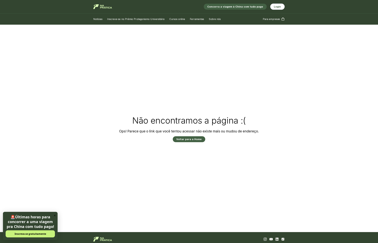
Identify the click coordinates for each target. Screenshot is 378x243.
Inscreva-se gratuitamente (30, 233)
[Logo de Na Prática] (102, 6)
